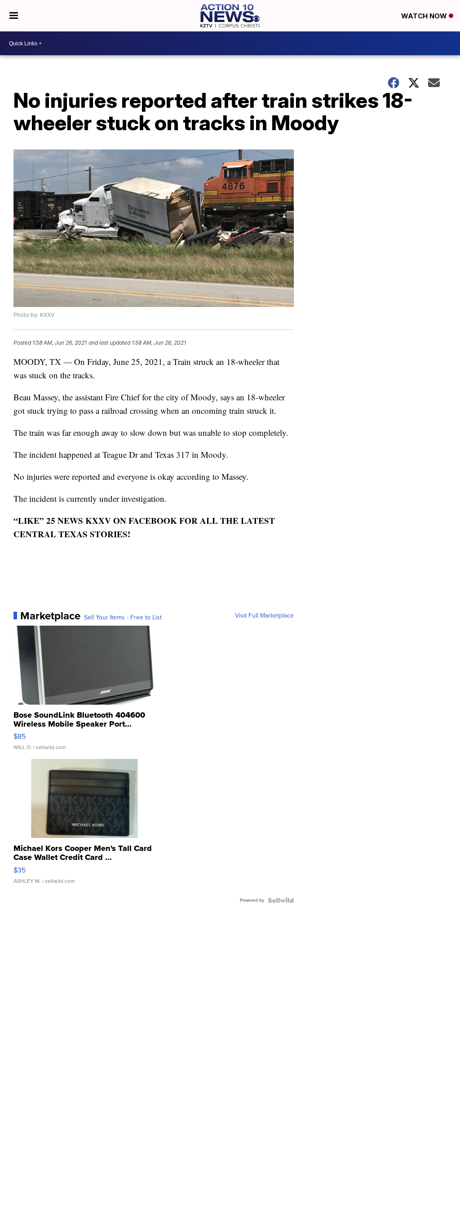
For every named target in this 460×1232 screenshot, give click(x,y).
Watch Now (425, 16)
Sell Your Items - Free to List (123, 617)
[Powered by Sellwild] (281, 900)
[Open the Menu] (14, 15)
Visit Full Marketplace (264, 616)
